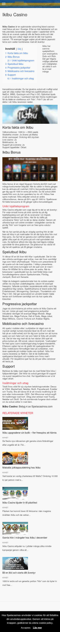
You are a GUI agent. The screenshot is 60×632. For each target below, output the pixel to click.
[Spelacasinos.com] (30, 4)
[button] (3, 3)
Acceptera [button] (25, 627)
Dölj (19, 48)
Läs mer (37, 627)
